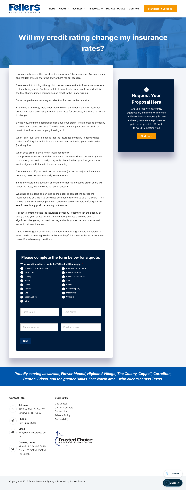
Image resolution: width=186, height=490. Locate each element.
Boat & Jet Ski (31, 297)
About (62, 8)
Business (78, 8)
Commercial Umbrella (75, 276)
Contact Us (61, 411)
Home (52, 8)
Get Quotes (61, 403)
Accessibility (62, 419)
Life (26, 293)
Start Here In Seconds (160, 8)
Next (25, 341)
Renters (28, 289)
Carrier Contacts (64, 407)
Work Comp (30, 272)
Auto (68, 280)
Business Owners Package (36, 268)
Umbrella (70, 297)
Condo (69, 285)
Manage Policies (115, 8)
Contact (134, 8)
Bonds (27, 280)
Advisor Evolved (78, 481)
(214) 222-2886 (27, 422)
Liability (28, 276)
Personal (94, 8)
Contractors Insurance (76, 268)
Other (27, 301)
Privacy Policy (62, 415)
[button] (146, 136)
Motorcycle (71, 293)
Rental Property (73, 289)
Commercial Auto (73, 272)
